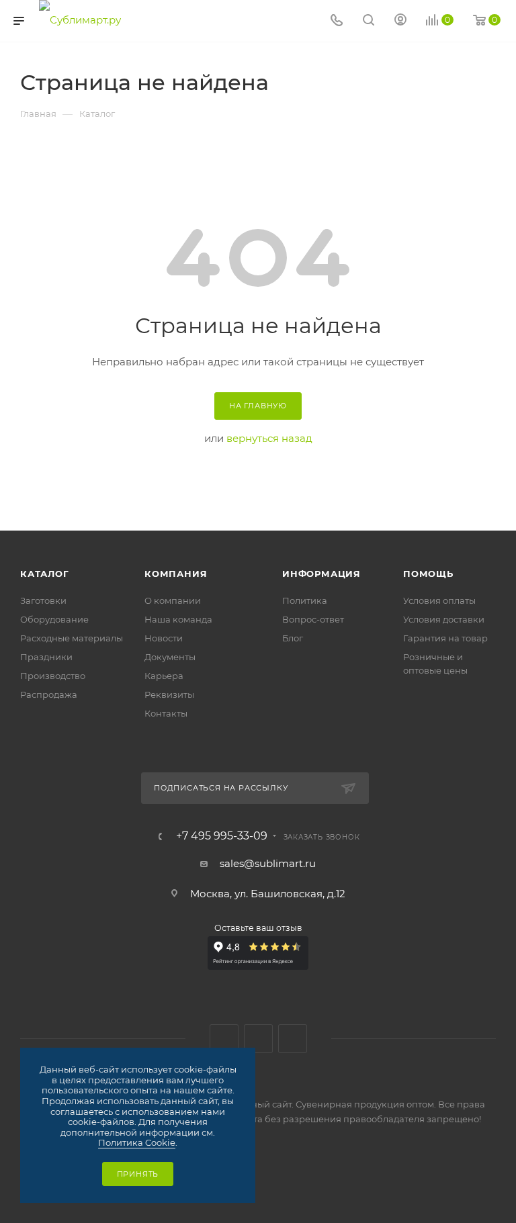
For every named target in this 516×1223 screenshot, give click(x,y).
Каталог (44, 573)
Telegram (258, 1038)
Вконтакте (224, 1038)
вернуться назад (269, 438)
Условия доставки (443, 619)
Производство (52, 675)
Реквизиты (169, 694)
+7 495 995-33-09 (221, 836)
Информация (321, 573)
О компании (172, 600)
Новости (163, 638)
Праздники (46, 656)
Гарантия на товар (445, 638)
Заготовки (43, 600)
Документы (170, 656)
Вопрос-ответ (313, 619)
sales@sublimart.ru (268, 863)
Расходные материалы (71, 638)
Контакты (165, 713)
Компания (175, 573)
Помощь (428, 573)
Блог (292, 638)
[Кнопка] (368, 21)
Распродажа (48, 694)
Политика (304, 600)
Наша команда (178, 619)
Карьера (163, 675)
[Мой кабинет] (400, 21)
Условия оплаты (439, 600)
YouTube (292, 1038)
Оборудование (54, 619)
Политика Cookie (136, 1142)
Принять (138, 1174)
